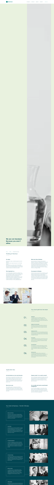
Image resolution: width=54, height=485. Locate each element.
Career (10, 251)
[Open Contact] (42, 1)
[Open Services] (34, 1)
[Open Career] (38, 1)
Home (7, 251)
